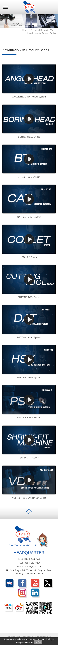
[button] (3, 21)
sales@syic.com (33, 566)
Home (25, 30)
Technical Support (39, 30)
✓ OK (38, 642)
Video (53, 30)
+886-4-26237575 (31, 559)
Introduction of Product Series (41, 33)
